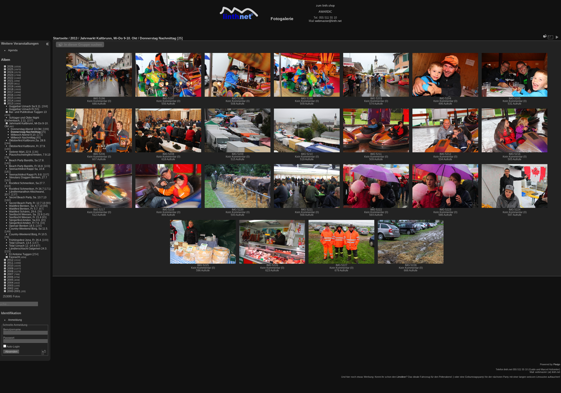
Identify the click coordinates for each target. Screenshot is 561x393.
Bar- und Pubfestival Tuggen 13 (28, 112)
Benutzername (12, 329)
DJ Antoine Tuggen (20, 254)
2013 (10, 103)
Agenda (13, 50)
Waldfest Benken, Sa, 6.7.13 (26, 205)
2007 (10, 274)
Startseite (60, 38)
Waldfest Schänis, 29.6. (23, 211)
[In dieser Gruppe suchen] (545, 36)
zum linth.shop (325, 5)
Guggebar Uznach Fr (21, 109)
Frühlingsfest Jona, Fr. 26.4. (25, 240)
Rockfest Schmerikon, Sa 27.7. (27, 183)
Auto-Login (13, 346)
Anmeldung (15, 319)
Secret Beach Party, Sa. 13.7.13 (27, 197)
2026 (10, 66)
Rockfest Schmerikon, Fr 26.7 (26, 188)
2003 (10, 285)
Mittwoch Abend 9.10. (23, 134)
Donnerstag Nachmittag (26, 131)
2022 (10, 77)
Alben (5, 59)
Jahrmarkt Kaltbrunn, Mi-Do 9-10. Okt (108, 38)
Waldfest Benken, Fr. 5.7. (23, 208)
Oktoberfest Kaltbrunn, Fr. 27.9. (27, 146)
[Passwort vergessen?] (43, 352)
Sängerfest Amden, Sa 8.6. (25, 220)
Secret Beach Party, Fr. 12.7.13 (27, 203)
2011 (10, 262)
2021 (10, 80)
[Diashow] (557, 37)
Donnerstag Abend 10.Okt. (26, 129)
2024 (10, 72)
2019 (10, 86)
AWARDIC (325, 11)
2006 (10, 276)
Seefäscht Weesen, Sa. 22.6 (26, 214)
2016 (10, 94)
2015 (10, 97)
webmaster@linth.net (328, 21)
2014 (10, 100)
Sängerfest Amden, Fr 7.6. (24, 222)
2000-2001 (13, 291)
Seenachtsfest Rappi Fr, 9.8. (25, 174)
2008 (10, 271)
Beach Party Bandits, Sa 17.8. (26, 160)
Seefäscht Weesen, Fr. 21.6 (25, 217)
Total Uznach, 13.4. (20, 242)
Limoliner (401, 376)
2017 (10, 92)
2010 (10, 265)
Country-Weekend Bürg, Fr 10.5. (28, 234)
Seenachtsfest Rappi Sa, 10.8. (27, 168)
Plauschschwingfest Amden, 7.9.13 (29, 154)
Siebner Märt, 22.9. (20, 151)
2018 (10, 89)
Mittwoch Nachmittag (23, 137)
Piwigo (556, 364)
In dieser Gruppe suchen (83, 44)
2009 (10, 268)
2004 (10, 282)
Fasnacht (14, 257)
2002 (10, 288)
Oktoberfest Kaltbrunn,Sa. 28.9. (27, 140)
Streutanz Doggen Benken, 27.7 (28, 177)
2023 (10, 75)
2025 (10, 69)
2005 (10, 279)
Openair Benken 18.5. (22, 225)
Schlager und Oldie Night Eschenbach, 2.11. (22, 119)
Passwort (8, 337)
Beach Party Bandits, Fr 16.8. (26, 166)
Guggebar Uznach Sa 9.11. (25, 106)
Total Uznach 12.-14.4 (22, 245)
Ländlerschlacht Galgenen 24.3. (28, 248)
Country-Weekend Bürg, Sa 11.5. (28, 228)
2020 (10, 83)
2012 (10, 259)
